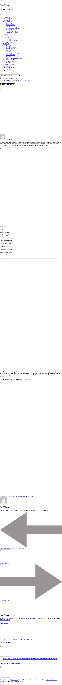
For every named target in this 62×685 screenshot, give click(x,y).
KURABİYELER (10, 55)
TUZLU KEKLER (10, 42)
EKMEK (8, 39)
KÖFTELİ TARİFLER (12, 31)
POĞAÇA (8, 36)
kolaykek (24, 496)
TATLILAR (6, 44)
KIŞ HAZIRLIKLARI (8, 64)
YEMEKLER (9, 23)
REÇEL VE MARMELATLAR (14, 58)
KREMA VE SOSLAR (12, 33)
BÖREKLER (9, 37)
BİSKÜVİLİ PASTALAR (12, 53)
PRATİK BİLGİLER (8, 67)
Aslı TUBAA (8, 139)
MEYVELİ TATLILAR (12, 48)
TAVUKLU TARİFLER (12, 30)
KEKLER (8, 56)
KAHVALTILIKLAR (8, 61)
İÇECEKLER (6, 66)
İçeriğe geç (3, 1)
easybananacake (15, 496)
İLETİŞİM (6, 71)
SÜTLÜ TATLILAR (11, 47)
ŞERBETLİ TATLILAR (12, 45)
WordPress (3, 681)
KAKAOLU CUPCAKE (6, 643)
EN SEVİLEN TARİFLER (24, 659)
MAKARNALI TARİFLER (13, 28)
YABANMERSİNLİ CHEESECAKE (10, 664)
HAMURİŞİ (6, 34)
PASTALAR (9, 52)
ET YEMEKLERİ (10, 25)
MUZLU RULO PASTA (6, 623)
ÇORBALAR (6, 20)
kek (21, 496)
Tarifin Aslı (5, 5)
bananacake (3, 496)
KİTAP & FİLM (7, 69)
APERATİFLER (7, 18)
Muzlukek (30, 496)
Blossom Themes (51, 680)
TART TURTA (10, 50)
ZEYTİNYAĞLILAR (8, 60)
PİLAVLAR (9, 26)
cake (8, 496)
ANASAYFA (6, 17)
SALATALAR (6, 63)
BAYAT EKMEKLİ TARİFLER (14, 41)
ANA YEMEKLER (8, 22)
